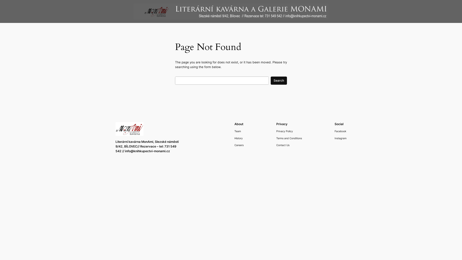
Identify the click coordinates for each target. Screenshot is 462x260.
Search (279, 80)
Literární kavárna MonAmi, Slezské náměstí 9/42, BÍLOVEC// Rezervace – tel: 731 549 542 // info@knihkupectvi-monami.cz (147, 146)
